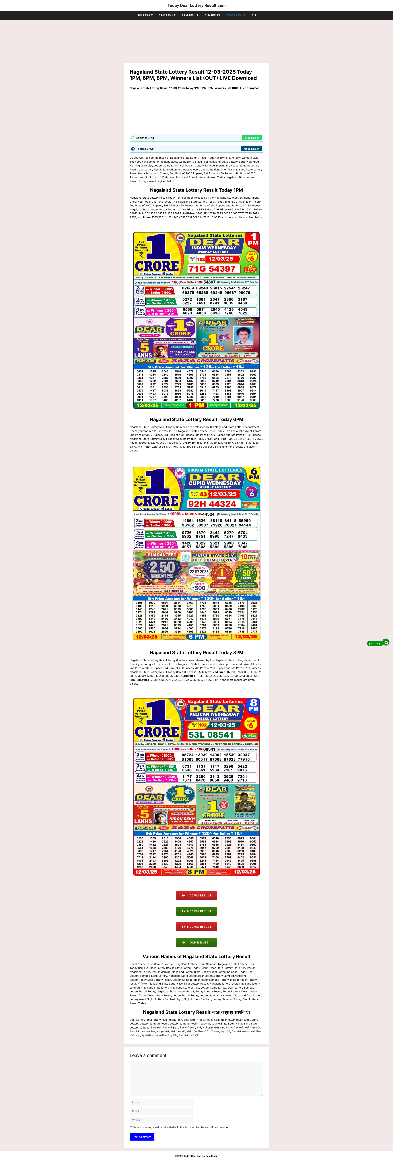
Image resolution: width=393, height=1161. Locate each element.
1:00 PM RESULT (198, 895)
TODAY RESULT (235, 15)
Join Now (253, 137)
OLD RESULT (212, 15)
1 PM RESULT (144, 15)
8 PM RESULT (190, 15)
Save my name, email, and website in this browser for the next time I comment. (182, 1127)
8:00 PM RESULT (198, 927)
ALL (254, 15)
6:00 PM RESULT (198, 911)
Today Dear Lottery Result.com (196, 5)
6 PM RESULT (167, 15)
